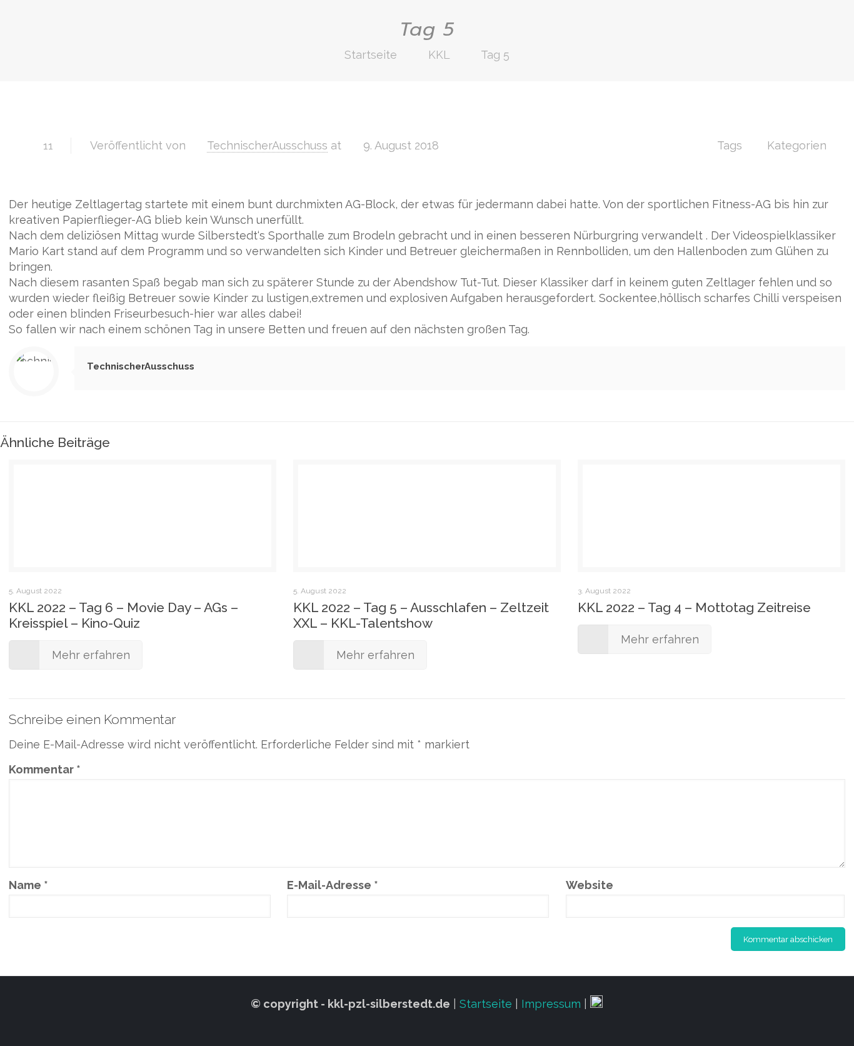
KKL (439, 54)
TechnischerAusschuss (267, 145)
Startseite (370, 54)
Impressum (551, 1003)
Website (589, 885)
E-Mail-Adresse (332, 885)
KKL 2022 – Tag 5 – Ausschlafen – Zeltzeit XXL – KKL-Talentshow (421, 615)
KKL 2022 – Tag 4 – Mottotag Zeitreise (694, 607)
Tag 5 (495, 54)
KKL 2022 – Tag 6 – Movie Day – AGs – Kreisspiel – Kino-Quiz (123, 615)
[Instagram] (426, 1026)
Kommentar (45, 769)
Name (28, 885)
